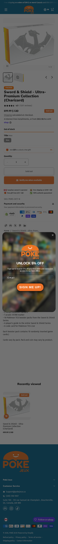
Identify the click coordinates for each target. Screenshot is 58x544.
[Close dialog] (52, 235)
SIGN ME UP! (30, 287)
